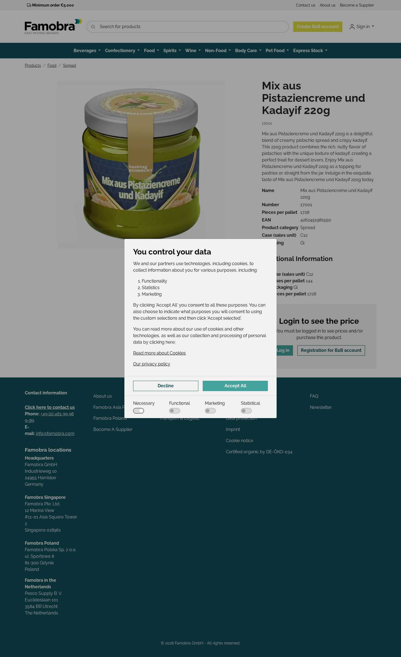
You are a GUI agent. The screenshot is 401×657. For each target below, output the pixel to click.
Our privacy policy (151, 364)
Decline (166, 385)
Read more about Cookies (159, 353)
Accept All (235, 385)
